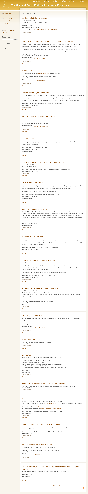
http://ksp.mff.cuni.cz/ (38, 406)
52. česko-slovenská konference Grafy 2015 (38, 116)
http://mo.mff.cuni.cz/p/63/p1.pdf (51, 403)
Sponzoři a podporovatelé (9, 30)
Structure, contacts (7, 18)
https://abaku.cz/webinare (43, 73)
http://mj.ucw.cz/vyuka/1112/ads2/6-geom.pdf (50, 408)
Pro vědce (63, 1)
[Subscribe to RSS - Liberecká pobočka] (83, 488)
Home (23, 9)
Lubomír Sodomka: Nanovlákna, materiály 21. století (41, 424)
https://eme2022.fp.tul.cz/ (39, 58)
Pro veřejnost (72, 1)
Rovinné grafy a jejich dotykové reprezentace (38, 260)
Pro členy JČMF (37, 1)
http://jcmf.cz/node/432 (38, 454)
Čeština (5, 46)
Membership (6, 23)
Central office (8, 20)
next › (54, 485)
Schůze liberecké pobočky (32, 339)
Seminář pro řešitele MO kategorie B (35, 18)
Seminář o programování (31, 399)
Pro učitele (55, 1)
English (5, 48)
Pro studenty (47, 1)
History (6, 16)
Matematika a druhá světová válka (34, 209)
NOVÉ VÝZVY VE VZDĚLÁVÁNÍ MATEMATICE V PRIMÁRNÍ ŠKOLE (47, 42)
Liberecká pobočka (26, 32)
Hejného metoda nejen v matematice (35, 93)
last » (58, 485)
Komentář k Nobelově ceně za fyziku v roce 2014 (40, 288)
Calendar (5, 32)
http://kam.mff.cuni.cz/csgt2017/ (40, 126)
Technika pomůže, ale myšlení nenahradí (37, 445)
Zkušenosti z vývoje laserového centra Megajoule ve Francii (44, 383)
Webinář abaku (27, 70)
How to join (7, 25)
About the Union (7, 13)
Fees (6, 28)
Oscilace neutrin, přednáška (32, 182)
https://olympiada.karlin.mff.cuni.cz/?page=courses (45, 29)
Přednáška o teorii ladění (31, 138)
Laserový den (27, 355)
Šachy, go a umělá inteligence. (33, 237)
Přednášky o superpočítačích (33, 316)
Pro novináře (81, 1)
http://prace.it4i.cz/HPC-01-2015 (51, 320)
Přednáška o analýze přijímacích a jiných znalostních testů (43, 162)
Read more (24, 35)
